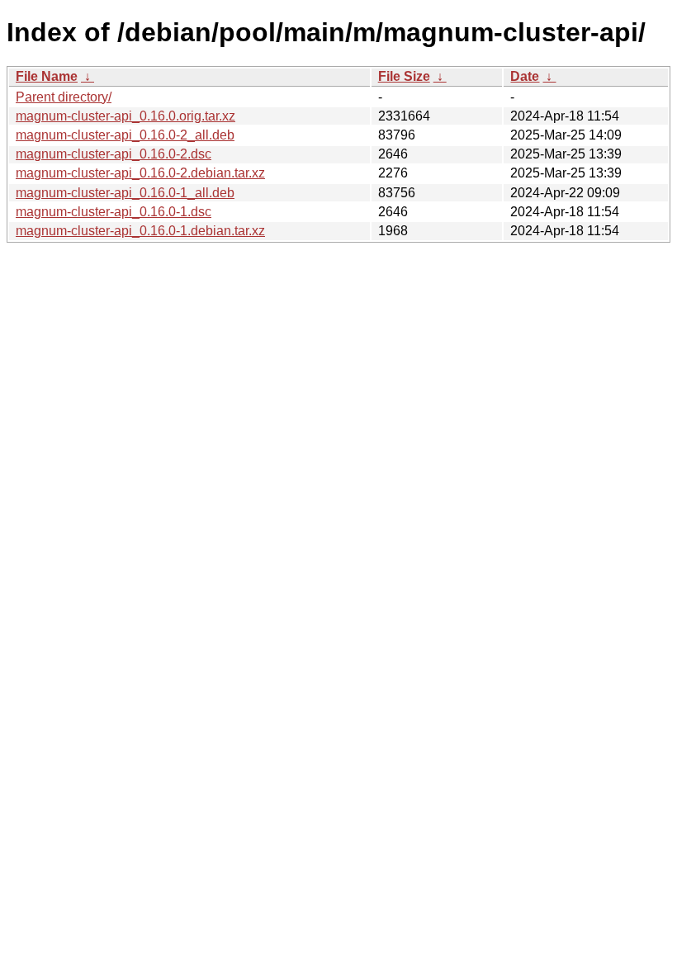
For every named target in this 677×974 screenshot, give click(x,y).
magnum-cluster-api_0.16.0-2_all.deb (125, 135)
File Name (47, 76)
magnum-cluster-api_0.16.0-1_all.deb (125, 193)
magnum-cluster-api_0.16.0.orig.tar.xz (125, 116)
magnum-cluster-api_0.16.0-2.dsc (113, 154)
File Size (404, 76)
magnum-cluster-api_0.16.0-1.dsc (113, 212)
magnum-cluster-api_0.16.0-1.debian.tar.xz (140, 231)
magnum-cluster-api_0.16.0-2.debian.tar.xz (140, 173)
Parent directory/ (63, 97)
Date (524, 76)
